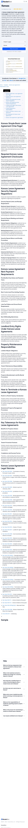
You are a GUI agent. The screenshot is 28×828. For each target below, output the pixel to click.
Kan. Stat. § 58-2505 (7, 471)
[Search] (24, 1)
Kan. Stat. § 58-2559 (7, 538)
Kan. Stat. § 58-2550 (7, 510)
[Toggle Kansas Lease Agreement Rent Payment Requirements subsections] (22, 103)
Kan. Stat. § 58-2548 (7, 609)
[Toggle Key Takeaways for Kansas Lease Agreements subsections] (22, 115)
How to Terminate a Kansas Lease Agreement (13, 112)
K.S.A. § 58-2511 (6, 613)
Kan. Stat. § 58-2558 (7, 534)
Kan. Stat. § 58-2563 (7, 544)
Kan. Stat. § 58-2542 (7, 491)
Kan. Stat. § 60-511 (7, 600)
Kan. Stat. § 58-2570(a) (8, 579)
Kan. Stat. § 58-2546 (7, 500)
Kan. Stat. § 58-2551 (7, 514)
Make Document (14, 49)
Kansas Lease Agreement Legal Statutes (14, 117)
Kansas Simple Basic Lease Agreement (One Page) (14, 94)
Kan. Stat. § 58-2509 (7, 487)
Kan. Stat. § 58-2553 (7, 521)
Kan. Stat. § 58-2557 (7, 529)
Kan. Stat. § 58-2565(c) (8, 555)
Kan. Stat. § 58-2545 (7, 495)
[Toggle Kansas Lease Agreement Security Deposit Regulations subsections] (22, 100)
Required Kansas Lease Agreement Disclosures (13, 97)
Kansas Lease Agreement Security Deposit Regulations (13, 100)
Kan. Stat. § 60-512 (7, 602)
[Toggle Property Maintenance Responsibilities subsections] (22, 109)
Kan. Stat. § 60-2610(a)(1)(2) (9, 605)
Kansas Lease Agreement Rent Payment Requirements (12, 103)
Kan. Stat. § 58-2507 (7, 475)
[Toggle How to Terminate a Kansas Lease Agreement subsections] (22, 112)
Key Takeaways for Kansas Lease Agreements (13, 115)
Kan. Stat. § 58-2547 (7, 505)
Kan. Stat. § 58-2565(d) (8, 567)
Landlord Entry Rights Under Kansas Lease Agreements (13, 106)
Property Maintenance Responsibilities (10, 109)
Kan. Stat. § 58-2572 (7, 594)
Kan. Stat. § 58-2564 (7, 549)
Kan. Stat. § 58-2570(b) (8, 587)
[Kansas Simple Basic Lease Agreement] (14, 64)
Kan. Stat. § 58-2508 (7, 481)
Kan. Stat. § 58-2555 (7, 527)
